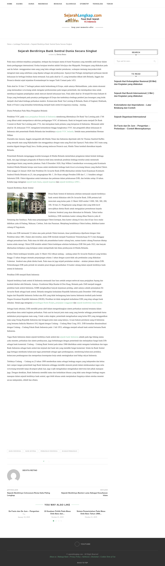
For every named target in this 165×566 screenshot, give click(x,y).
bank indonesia (15, 451)
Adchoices (85, 557)
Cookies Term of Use (107, 557)
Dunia (31, 4)
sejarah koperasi (49, 182)
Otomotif (84, 4)
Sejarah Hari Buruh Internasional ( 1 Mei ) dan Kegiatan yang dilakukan (134, 94)
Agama (19, 4)
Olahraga (71, 4)
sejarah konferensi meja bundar (89, 303)
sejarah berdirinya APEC (70, 182)
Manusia (58, 4)
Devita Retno (61, 54)
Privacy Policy (75, 557)
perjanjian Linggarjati (64, 303)
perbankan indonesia (49, 451)
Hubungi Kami (63, 557)
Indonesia (43, 4)
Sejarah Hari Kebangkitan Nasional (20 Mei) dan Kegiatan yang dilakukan (135, 82)
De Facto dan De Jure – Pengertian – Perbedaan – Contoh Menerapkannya (132, 127)
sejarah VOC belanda (64, 131)
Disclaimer (95, 557)
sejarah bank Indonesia (69, 337)
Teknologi (98, 4)
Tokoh (110, 4)
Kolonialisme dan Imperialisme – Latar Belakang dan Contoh (132, 106)
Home (9, 4)
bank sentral (30, 451)
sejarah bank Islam (34, 182)
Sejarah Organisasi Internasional (130, 117)
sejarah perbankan (69, 451)
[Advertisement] (57, 414)
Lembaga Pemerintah (21, 44)
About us (53, 557)
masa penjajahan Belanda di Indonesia (40, 117)
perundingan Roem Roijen (43, 303)
